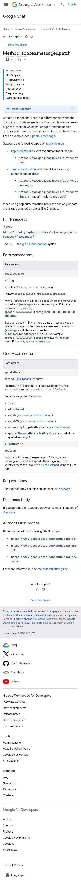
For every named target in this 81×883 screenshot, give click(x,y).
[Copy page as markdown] (19, 60)
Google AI (8, 843)
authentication (55, 143)
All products (10, 849)
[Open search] (62, 4)
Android (7, 819)
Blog (5, 777)
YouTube (8, 795)
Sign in (72, 4)
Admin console (12, 742)
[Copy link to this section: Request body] (31, 481)
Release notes (11, 714)
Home (6, 29)
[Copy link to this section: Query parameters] (39, 354)
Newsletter (9, 783)
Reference (64, 29)
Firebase (8, 831)
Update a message (42, 136)
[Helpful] (26, 37)
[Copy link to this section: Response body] (33, 500)
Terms (7, 865)
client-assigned (50, 464)
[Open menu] (6, 4)
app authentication (40, 415)
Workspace (44, 4)
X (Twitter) (9, 789)
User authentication (23, 169)
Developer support (14, 720)
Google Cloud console (15, 754)
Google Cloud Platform (16, 837)
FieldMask (24, 379)
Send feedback (17, 44)
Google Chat (14, 16)
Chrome (8, 825)
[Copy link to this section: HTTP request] (30, 220)
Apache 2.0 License (34, 618)
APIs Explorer (11, 760)
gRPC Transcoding (34, 244)
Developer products (14, 707)
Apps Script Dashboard (16, 748)
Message (64, 489)
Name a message (41, 341)
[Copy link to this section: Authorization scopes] (43, 523)
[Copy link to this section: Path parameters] (36, 255)
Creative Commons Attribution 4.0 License (29, 615)
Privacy (18, 865)
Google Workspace (25, 29)
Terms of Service (13, 726)
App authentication (23, 151)
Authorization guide (55, 569)
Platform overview (14, 701)
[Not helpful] (32, 37)
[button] (40, 108)
